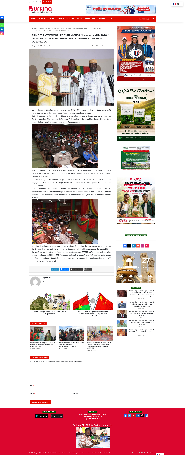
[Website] (44, 281)
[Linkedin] (2, 29)
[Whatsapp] (2, 25)
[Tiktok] (142, 417)
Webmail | (92, 416)
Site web (75, 393)
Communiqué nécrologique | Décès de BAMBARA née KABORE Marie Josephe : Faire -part (142, 332)
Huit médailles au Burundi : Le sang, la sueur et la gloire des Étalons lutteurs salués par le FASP (42, 344)
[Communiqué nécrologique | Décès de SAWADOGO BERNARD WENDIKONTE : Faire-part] (122, 323)
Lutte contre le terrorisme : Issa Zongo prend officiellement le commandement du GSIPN (71, 344)
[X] (2, 21)
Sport (87, 19)
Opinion (79, 19)
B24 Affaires (150, 453)
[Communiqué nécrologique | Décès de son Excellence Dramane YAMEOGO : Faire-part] (122, 314)
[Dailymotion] (146, 417)
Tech (94, 19)
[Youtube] (133, 417)
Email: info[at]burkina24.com (92, 420)
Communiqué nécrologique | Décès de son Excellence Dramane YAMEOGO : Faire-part (141, 313)
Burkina (42, 19)
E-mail (32, 393)
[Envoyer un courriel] (41, 46)
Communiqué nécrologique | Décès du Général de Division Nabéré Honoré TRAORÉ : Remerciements (142, 304)
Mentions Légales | (85, 414)
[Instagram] (2, 33)
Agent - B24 (36, 46)
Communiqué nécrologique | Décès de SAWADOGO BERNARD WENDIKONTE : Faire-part (141, 322)
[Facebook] (2, 17)
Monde (51, 19)
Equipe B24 (98, 416)
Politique (60, 19)
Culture (102, 19)
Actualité (41, 28)
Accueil (33, 19)
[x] (129, 417)
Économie (70, 19)
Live (110, 19)
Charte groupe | (96, 414)
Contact (103, 414)
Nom (32, 385)
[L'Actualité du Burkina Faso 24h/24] (40, 9)
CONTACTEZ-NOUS (143, 19)
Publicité (85, 416)
